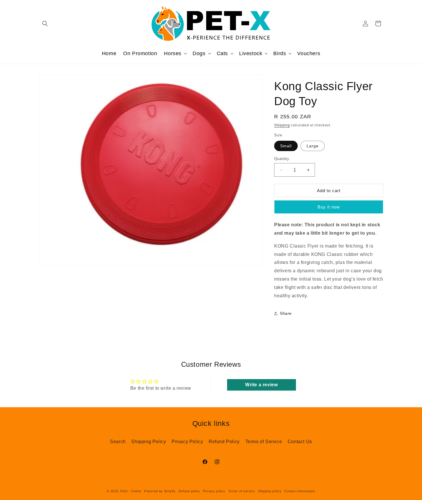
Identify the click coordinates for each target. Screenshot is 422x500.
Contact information (299, 491)
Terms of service (241, 491)
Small (286, 146)
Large (313, 146)
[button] (45, 23)
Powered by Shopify (160, 491)
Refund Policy (224, 441)
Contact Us (300, 441)
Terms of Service (263, 441)
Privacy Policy (187, 441)
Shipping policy (270, 491)
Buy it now (329, 206)
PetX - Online (130, 491)
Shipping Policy (148, 441)
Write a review (261, 384)
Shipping (282, 125)
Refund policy (189, 491)
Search (118, 441)
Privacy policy (214, 491)
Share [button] (286, 313)
